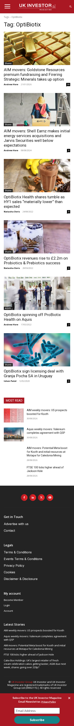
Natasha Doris (12, 211)
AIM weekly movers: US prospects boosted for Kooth (34, 630)
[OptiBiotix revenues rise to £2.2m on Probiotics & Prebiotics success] (37, 236)
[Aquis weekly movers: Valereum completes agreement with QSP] (14, 434)
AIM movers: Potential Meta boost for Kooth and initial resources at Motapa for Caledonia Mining (47, 451)
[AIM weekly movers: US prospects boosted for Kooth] (14, 415)
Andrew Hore (11, 84)
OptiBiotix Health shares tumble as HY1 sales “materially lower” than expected (34, 202)
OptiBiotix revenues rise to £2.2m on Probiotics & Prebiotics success (36, 260)
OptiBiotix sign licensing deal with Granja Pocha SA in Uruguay (34, 373)
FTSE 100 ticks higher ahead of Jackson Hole (29, 654)
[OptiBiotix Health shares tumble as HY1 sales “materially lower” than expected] (37, 175)
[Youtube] (49, 497)
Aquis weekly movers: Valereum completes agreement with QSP (35, 638)
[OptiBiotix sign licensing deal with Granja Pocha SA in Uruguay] (37, 349)
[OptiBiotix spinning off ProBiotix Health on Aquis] (37, 293)
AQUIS (8, 308)
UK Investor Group (22, 682)
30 (68, 84)
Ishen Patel (10, 381)
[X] (41, 497)
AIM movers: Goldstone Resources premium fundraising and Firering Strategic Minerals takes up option (34, 75)
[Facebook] (24, 497)
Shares (8, 63)
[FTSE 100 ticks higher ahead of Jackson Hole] (14, 473)
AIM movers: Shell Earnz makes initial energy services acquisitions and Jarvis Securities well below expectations (37, 138)
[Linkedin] (32, 497)
